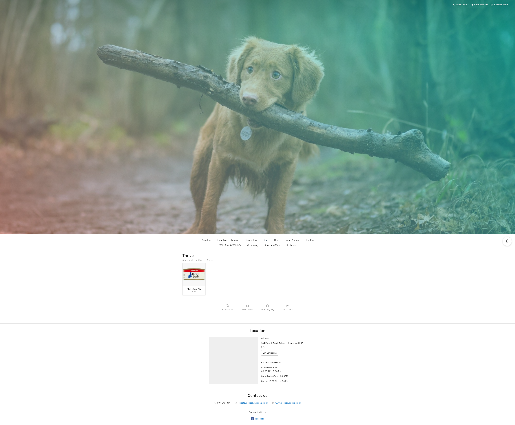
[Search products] (507, 241)
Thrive (210, 260)
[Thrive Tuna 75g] (194, 274)
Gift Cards (288, 309)
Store (185, 260)
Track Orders (247, 309)
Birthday (291, 245)
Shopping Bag (267, 309)
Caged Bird (251, 240)
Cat (266, 240)
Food (200, 260)
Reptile (310, 240)
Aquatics (206, 240)
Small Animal (292, 240)
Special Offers (272, 245)
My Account (227, 309)
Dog (276, 240)
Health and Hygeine (228, 240)
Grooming (252, 245)
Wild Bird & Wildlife (230, 245)
